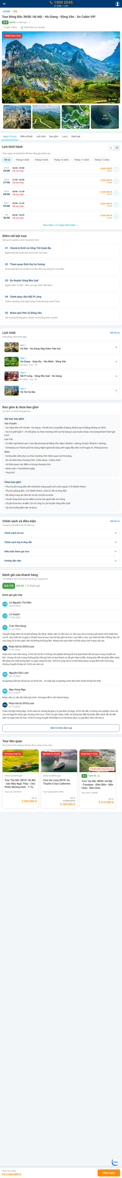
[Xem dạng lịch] (117, 147)
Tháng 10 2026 (61, 159)
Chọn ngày (109, 1172)
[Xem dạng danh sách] (111, 147)
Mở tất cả (115, 332)
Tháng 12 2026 (101, 159)
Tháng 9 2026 (41, 159)
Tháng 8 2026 (22, 159)
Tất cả (7, 159)
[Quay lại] (4, 4)
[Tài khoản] (117, 3)
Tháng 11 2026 (81, 159)
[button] (61, 22)
